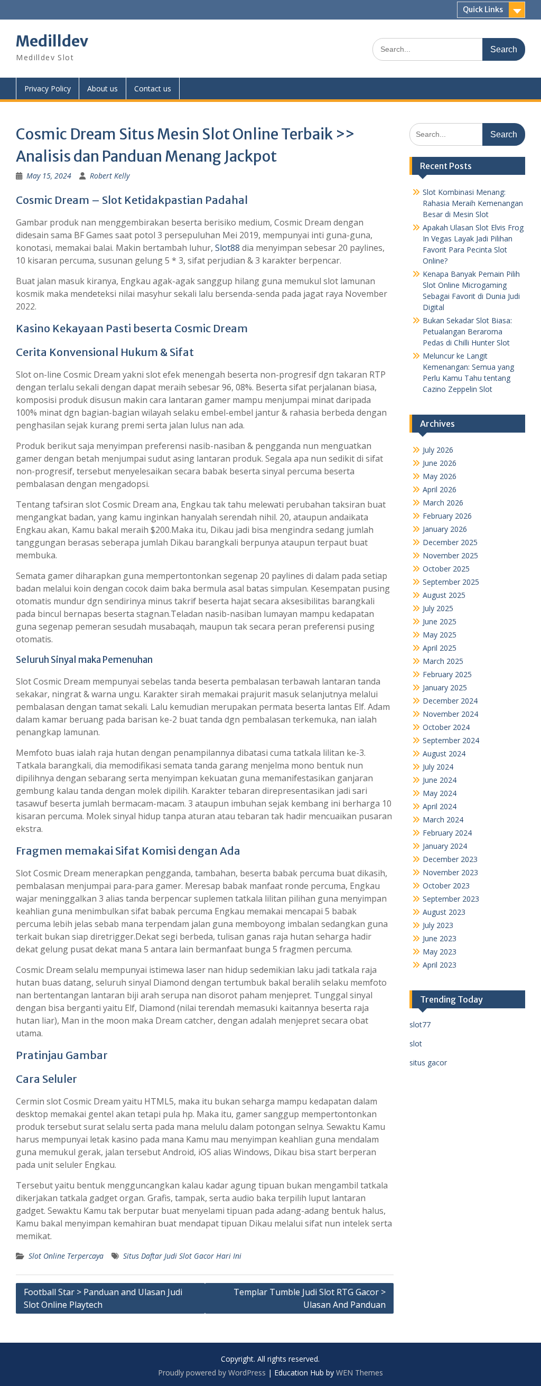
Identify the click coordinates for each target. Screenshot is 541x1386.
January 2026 (445, 529)
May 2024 (439, 793)
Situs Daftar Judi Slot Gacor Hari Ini (182, 1256)
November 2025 (450, 555)
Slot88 (227, 248)
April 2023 (439, 965)
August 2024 (444, 753)
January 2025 (445, 687)
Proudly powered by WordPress (212, 1373)
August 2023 (444, 912)
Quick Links (483, 9)
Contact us (152, 88)
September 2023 (451, 899)
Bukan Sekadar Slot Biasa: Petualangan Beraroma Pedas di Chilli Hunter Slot (467, 331)
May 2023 (439, 952)
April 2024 (439, 806)
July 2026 (438, 450)
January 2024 (445, 846)
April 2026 (439, 489)
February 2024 (447, 833)
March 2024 (443, 819)
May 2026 (439, 476)
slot (415, 1043)
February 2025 (447, 674)
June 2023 (439, 938)
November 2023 (450, 872)
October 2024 (446, 727)
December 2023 (450, 859)
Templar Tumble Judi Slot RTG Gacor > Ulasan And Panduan (310, 1298)
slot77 (420, 1024)
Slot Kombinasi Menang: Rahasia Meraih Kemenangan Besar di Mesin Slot (473, 203)
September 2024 (451, 740)
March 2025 (443, 661)
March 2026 (443, 503)
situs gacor (428, 1062)
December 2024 (450, 701)
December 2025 (450, 542)
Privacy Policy (47, 88)
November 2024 (450, 714)
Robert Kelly (109, 176)
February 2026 (447, 516)
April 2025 (439, 648)
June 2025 (439, 621)
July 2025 (438, 608)
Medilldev (52, 41)
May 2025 (439, 635)
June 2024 (439, 780)
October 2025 (446, 569)
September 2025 (451, 582)
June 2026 (439, 463)
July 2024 (438, 767)
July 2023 (438, 925)
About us (102, 88)
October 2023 (446, 886)
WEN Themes (359, 1373)
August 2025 (444, 595)
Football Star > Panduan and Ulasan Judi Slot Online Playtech (103, 1298)
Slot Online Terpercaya (66, 1256)
